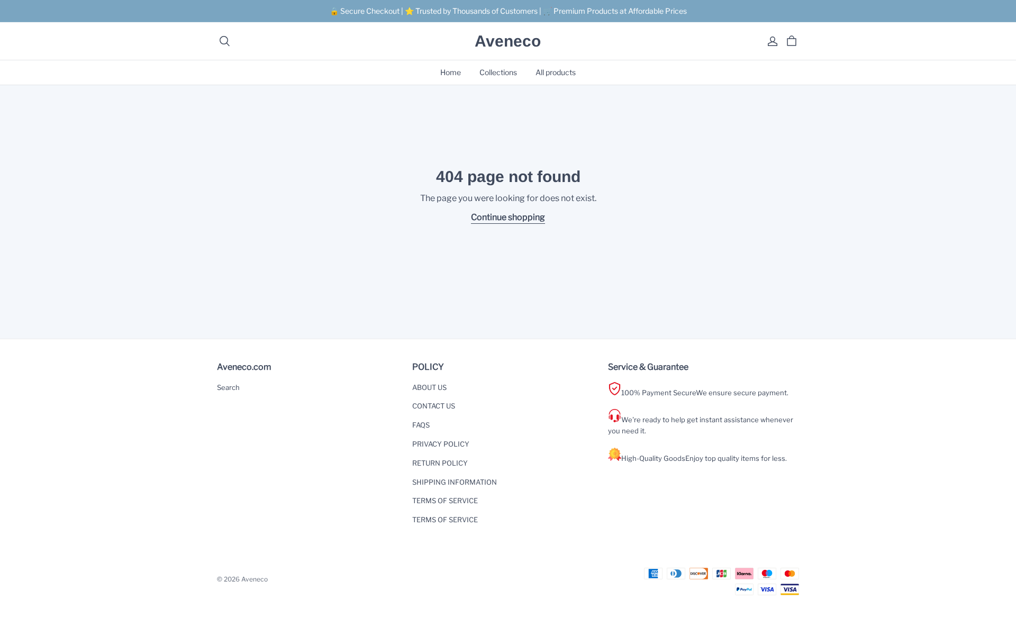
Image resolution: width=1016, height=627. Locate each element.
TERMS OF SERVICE (445, 500)
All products (556, 72)
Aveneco (508, 41)
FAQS (421, 425)
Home (450, 72)
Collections (498, 72)
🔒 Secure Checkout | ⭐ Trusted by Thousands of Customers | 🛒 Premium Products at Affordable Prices (508, 10)
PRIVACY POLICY (440, 444)
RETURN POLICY (440, 463)
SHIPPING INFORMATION (454, 482)
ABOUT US (429, 387)
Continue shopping (508, 217)
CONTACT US (433, 406)
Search (228, 387)
